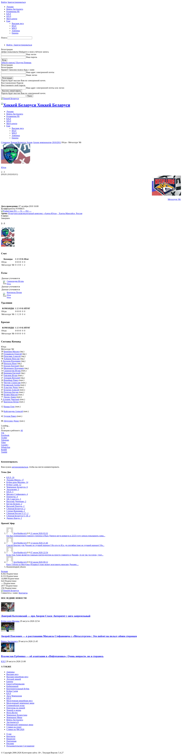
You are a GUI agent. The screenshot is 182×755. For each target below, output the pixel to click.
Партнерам (11, 741)
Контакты (23, 593)
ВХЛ (14, 26)
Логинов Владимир (12, 361)
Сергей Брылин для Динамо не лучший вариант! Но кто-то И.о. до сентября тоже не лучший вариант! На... (55, 545)
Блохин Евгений (11, 366)
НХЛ (8, 16)
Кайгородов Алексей (13, 411)
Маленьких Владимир (14, 368)
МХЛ (14, 28)
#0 (22, 430)
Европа (15, 33)
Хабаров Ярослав (12, 359)
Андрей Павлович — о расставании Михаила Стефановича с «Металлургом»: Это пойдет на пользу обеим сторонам (69, 636)
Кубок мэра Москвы (10, 621)
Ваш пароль (31, 57)
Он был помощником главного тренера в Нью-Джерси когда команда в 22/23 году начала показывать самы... (55, 536)
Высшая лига (18, 23)
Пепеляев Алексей (12, 356)
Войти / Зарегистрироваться (19, 45)
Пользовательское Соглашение (20, 746)
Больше (4, 571)
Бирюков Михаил (12, 351)
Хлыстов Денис (11, 387)
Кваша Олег (9, 406)
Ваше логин (31, 75)
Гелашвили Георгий (13, 354)
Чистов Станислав (12, 382)
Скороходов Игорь (15, 281)
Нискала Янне (10, 363)
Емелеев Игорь (10, 375)
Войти (4, 2)
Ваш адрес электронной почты (40, 72)
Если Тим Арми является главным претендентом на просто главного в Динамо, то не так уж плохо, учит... (54, 555)
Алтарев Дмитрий (11, 399)
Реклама (10, 743)
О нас (9, 734)
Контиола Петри (14, 292)
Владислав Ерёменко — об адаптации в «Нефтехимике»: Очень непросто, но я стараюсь (52, 656)
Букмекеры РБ (12, 11)
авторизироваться (20, 467)
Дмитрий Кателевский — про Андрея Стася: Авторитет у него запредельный (45, 616)
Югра (3, 167)
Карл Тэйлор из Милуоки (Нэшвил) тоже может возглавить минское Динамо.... (42, 564)
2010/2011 (56, 142)
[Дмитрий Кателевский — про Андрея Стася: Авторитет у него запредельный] (7, 611)
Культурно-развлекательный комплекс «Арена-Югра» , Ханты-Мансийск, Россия (45, 213)
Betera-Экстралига (14, 9)
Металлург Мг (174, 199)
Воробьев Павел (11, 380)
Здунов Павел (10, 416)
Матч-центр (11, 19)
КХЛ (8, 14)
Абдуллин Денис (11, 421)
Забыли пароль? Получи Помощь (16, 62)
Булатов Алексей (11, 390)
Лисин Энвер (10, 397)
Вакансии (10, 739)
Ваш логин (31, 54)
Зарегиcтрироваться (16, 2)
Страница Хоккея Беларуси (13, 142)
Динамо (10, 7)
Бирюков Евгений (12, 373)
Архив (30, 142)
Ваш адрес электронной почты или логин (45, 88)
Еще (8, 21)
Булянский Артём (12, 385)
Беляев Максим (11, 394)
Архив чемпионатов (42, 142)
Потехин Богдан (11, 392)
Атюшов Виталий (12, 378)
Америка (16, 31)
